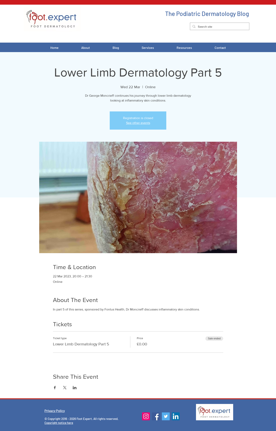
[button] (147, 47)
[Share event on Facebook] (55, 387)
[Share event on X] (65, 387)
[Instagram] (146, 416)
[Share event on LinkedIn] (75, 387)
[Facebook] (156, 416)
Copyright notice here (58, 423)
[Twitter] (166, 416)
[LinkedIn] (176, 416)
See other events (138, 123)
